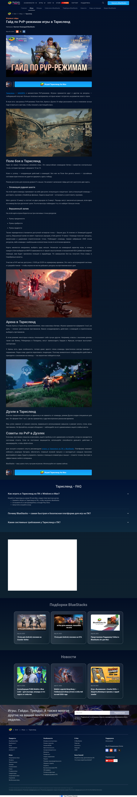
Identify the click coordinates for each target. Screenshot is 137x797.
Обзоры (39, 8)
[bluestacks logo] (14, 3)
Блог (49, 3)
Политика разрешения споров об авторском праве (54, 790)
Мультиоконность (48, 747)
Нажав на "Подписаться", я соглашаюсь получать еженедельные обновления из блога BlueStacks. (101, 717)
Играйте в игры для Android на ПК (84, 757)
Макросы (46, 752)
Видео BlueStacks (110, 8)
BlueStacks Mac (13, 741)
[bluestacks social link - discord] (106, 750)
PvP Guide (106, 209)
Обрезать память (48, 763)
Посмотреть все (117, 192)
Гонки (10, 769)
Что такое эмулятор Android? (83, 760)
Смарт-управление (49, 756)
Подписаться (119, 713)
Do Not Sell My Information (95, 790)
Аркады (11, 764)
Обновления (109, 741)
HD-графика (47, 770)
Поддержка (85, 3)
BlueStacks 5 (12, 743)
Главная (24, 8)
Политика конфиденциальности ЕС (78, 790)
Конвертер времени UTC (50, 774)
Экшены (11, 760)
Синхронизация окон (49, 750)
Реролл (45, 759)
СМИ (75, 750)
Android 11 (12, 750)
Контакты (77, 745)
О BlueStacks (78, 741)
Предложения (13, 747)
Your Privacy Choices (70, 796)
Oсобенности (29, 3)
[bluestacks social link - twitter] (119, 750)
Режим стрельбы (48, 743)
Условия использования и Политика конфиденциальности (24, 790)
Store (62, 3)
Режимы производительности (52, 761)
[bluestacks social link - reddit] (111, 750)
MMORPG (21, 93)
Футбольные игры (14, 780)
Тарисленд (28, 14)
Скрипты (46, 765)
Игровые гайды (107, 41)
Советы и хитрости (109, 205)
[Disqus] (42, 565)
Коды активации (95, 8)
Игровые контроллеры (50, 741)
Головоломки (13, 766)
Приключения (13, 762)
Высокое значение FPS (50, 768)
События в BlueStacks (52, 8)
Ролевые (121, 205)
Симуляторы (12, 773)
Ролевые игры (13, 771)
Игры (41, 3)
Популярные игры (14, 757)
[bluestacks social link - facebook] (115, 750)
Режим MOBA (47, 745)
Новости (83, 8)
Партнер (75, 3)
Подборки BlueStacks (70, 8)
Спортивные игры (14, 775)
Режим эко (46, 754)
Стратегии (12, 778)
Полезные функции (49, 772)
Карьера (77, 747)
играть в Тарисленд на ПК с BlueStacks (58, 449)
